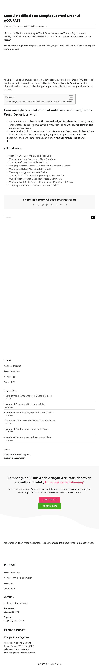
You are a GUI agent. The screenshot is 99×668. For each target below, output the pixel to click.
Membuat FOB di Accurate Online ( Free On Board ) (30, 420)
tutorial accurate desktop (38, 26)
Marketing (9, 26)
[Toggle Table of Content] (70, 97)
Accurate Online (12, 371)
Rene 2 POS (9, 382)
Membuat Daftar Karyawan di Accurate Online (28, 437)
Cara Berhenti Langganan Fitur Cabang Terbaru (28, 395)
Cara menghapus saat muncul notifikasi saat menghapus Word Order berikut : (40, 101)
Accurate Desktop (12, 365)
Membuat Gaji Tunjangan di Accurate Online (27, 429)
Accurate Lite (10, 376)
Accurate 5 (9, 583)
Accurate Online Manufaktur (18, 577)
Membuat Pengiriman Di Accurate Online (25, 404)
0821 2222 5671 (11, 611)
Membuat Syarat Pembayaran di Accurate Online (29, 412)
